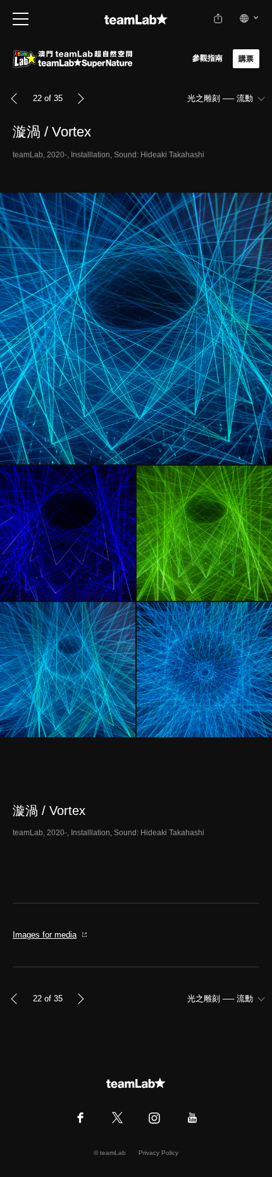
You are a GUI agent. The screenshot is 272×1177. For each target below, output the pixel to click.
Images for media (45, 934)
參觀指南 (207, 58)
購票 (246, 58)
